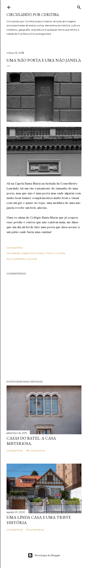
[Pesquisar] (79, 6)
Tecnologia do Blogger (47, 555)
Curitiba (60, 253)
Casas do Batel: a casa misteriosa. (31, 440)
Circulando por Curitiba (33, 14)
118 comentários (35, 450)
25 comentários (35, 529)
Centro (50, 253)
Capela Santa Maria (32, 253)
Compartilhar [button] (15, 247)
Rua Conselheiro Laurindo (22, 258)
